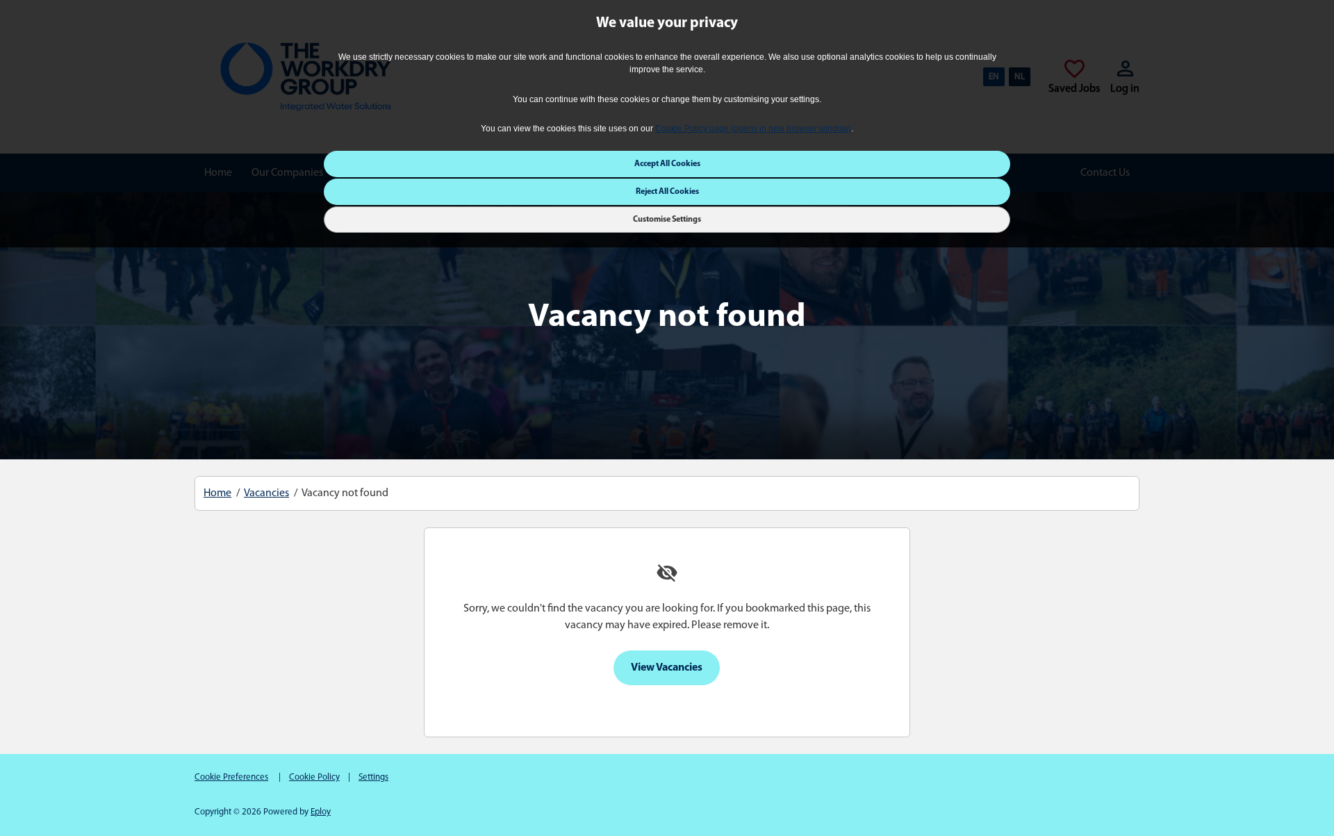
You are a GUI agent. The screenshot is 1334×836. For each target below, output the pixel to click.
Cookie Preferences (231, 777)
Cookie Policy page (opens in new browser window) (753, 128)
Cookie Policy (314, 777)
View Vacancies (666, 667)
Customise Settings (667, 220)
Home (217, 493)
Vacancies (266, 493)
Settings (373, 777)
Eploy (321, 812)
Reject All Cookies (667, 192)
